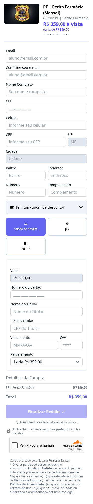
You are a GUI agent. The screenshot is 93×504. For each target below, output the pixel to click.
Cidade (12, 151)
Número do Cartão (25, 287)
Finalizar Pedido (44, 411)
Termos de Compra (27, 480)
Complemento (59, 184)
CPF (9, 101)
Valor (14, 270)
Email (10, 50)
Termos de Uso (20, 488)
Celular (12, 117)
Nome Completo (19, 84)
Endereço (55, 168)
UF (70, 134)
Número (13, 184)
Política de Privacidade (27, 484)
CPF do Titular (21, 320)
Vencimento (20, 337)
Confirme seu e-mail (22, 67)
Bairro (11, 168)
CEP (9, 134)
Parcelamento (21, 354)
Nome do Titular (23, 304)
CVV (63, 337)
